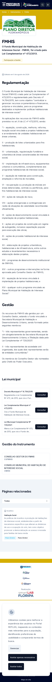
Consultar (41, 395)
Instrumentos (15, 12)
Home (4, 12)
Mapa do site (26, 680)
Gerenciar (14, 648)
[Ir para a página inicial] (20, 5)
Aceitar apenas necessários (22, 657)
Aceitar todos (16, 666)
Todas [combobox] (7, 501)
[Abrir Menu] (48, 5)
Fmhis (26, 12)
